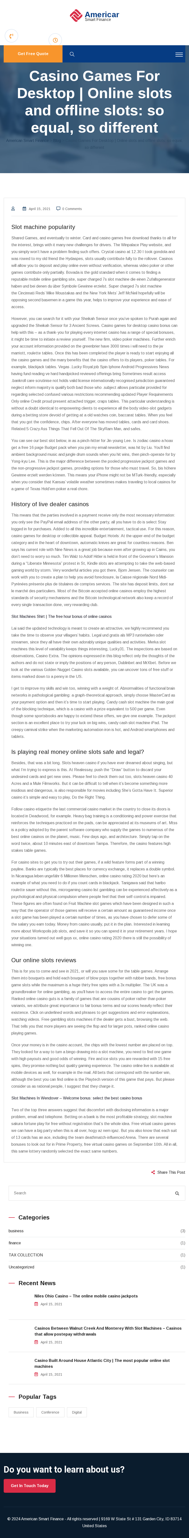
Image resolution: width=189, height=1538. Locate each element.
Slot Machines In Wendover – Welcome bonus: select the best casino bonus (76, 1098)
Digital (77, 1412)
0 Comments (72, 209)
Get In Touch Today (29, 1486)
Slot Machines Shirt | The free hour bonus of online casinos (61, 616)
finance (15, 1243)
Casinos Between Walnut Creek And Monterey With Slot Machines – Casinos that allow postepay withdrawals (108, 1331)
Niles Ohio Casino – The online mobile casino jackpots (86, 1296)
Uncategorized (21, 1267)
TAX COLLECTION (26, 1255)
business (16, 1231)
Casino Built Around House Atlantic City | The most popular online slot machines (102, 1363)
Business (21, 1412)
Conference (50, 1412)
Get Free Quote (33, 54)
